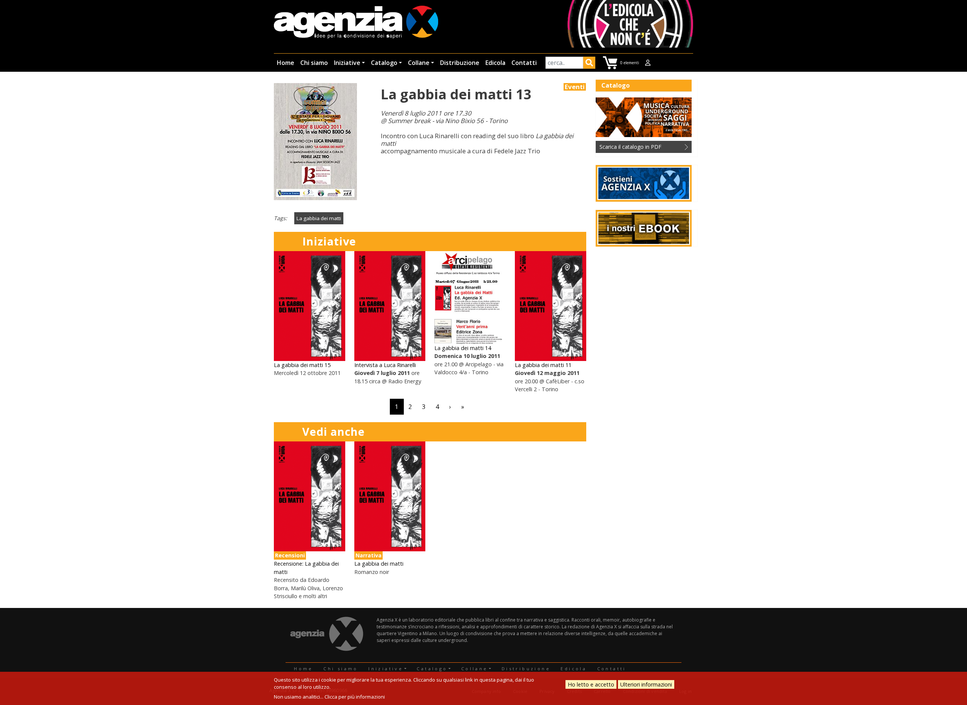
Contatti (524, 63)
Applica (589, 64)
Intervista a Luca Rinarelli (385, 365)
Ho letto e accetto (591, 684)
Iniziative (347, 63)
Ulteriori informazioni (646, 684)
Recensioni (290, 555)
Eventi (575, 87)
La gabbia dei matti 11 (543, 365)
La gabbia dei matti (319, 218)
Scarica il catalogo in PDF (630, 146)
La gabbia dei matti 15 (302, 365)
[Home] (356, 23)
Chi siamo (314, 63)
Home (285, 63)
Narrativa (368, 555)
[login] (648, 62)
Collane (418, 63)
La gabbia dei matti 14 (462, 348)
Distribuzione (459, 63)
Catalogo (384, 63)
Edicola (495, 63)
